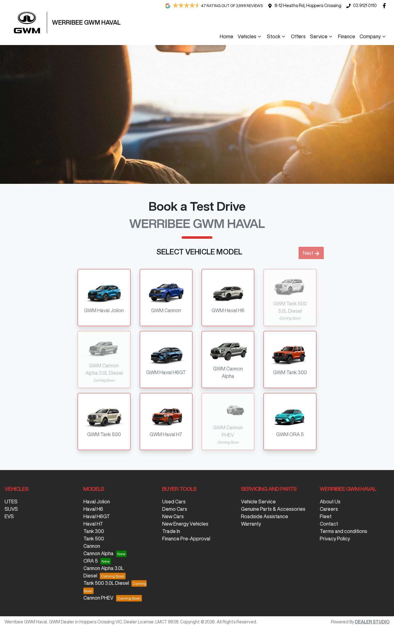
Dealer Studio (372, 622)
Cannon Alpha (98, 553)
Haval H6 (93, 508)
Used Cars (174, 501)
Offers (298, 36)
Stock (273, 36)
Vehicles (247, 36)
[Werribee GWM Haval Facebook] (385, 5)
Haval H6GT (96, 516)
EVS (9, 516)
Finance (346, 36)
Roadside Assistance (264, 516)
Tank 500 (93, 538)
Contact (329, 523)
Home (226, 36)
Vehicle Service (258, 501)
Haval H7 (93, 523)
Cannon (91, 545)
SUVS (11, 508)
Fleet (326, 516)
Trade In (171, 531)
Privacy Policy (335, 538)
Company (370, 36)
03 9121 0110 (365, 5)
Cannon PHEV (98, 597)
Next (308, 252)
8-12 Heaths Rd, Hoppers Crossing (308, 5)
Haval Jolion (96, 501)
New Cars (173, 516)
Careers (329, 508)
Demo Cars (174, 508)
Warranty (251, 523)
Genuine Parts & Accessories (273, 508)
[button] (104, 297)
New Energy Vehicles (185, 523)
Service (319, 36)
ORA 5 (90, 560)
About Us (330, 501)
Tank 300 (93, 531)
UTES (11, 501)
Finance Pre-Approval (186, 538)
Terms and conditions (343, 531)
